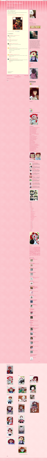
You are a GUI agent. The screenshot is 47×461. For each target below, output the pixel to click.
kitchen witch (39, 249)
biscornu (33, 247)
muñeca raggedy (35, 251)
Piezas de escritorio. (34, 268)
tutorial (35, 255)
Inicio (18, 75)
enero (31, 228)
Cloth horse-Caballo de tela (32, 135)
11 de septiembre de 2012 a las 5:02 (15, 43)
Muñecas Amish (32, 214)
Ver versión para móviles (17, 76)
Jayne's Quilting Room (32, 258)
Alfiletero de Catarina (34, 172)
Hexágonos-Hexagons (31, 140)
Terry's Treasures (32, 350)
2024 (30, 203)
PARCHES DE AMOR (32, 286)
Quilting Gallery (31, 320)
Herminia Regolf (31, 345)
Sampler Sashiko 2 (34, 300)
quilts (35, 253)
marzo (31, 226)
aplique (31, 247)
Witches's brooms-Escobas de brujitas (33, 149)
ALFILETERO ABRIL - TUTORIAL (35, 169)
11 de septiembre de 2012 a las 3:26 (14, 39)
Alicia (30, 64)
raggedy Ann (31, 254)
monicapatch (10, 43)
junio (31, 223)
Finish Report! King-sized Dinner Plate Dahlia (36, 341)
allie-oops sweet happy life (32, 336)
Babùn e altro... (31, 311)
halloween (37, 249)
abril (31, 225)
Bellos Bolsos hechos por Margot (33, 216)
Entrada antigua (26, 75)
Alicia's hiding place (15, 3)
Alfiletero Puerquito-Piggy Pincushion (33, 131)
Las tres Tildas (32, 220)
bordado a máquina (38, 247)
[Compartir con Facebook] (18, 31)
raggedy (39, 253)
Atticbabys (31, 324)
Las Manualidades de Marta (33, 304)
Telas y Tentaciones (11, 35)
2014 (30, 205)
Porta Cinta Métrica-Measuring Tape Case (33, 146)
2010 (30, 230)
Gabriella (10, 39)
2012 (30, 207)
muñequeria (32, 252)
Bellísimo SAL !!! (32, 219)
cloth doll (36, 248)
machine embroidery (38, 250)
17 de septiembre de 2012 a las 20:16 (16, 54)
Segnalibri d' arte (34, 311)
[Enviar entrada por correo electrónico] (15, 31)
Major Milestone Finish (35, 259)
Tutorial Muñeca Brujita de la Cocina (33, 148)
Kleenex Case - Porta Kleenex (32, 141)
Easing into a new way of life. (35, 291)
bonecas (35, 247)
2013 (30, 206)
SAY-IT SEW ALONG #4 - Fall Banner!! (35, 282)
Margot (31, 65)
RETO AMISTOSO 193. (32, 309)
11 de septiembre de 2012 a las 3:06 (16, 35)
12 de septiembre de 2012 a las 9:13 (14, 47)
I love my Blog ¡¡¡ (32, 218)
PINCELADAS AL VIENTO (33, 272)
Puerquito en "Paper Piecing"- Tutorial (35, 182)
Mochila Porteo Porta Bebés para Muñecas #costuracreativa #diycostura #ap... (36, 328)
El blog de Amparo (32, 327)
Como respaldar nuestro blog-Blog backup (33, 136)
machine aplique (33, 250)
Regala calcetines (34, 357)
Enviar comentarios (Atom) (11, 78)
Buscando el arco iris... (33, 217)
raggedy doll (33, 254)
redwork (35, 254)
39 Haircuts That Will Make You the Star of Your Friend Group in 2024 (34, 325)
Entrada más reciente (9, 75)
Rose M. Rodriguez (11, 54)
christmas (34, 248)
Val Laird (31, 290)
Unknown (10, 47)
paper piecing (39, 252)
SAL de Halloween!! (32, 215)
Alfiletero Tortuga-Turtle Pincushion (33, 133)
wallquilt (39, 255)
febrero (31, 227)
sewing (37, 254)
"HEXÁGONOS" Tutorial (34, 179)
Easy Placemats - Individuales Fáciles (33, 139)
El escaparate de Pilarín (32, 263)
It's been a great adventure (35, 350)
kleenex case (31, 250)
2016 (30, 204)
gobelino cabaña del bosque (33, 249)
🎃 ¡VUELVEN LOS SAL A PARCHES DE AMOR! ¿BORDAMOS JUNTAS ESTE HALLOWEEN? (35, 287)
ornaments (37, 252)
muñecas (37, 251)
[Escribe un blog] (17, 31)
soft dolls (39, 254)
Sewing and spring (34, 332)
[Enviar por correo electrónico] (16, 31)
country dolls (38, 248)
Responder (10, 41)
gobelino (30, 249)
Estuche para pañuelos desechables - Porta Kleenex (36, 176)
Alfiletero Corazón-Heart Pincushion (33, 130)
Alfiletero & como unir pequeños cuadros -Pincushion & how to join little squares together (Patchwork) (35, 127)
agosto (31, 221)
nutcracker (35, 252)
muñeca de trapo (31, 251)
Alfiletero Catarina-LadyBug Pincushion (33, 129)
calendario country (31, 248)
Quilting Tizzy (31, 322)
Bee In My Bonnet (32, 281)
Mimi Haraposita (32, 295)
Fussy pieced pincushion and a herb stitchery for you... (36, 277)
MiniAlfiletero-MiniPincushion (32, 142)
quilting (34, 253)
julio (31, 222)
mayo (31, 224)
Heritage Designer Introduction (33, 355)
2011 (30, 229)
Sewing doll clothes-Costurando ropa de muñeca (34, 147)
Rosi (30, 66)
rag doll (37, 253)
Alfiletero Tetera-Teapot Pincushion (33, 132)
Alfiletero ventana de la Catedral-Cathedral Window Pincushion (34, 134)
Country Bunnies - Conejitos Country (33, 137)
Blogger (26, 454)
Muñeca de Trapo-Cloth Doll (32, 143)
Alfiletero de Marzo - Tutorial (34, 162)
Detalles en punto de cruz (33, 213)
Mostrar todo (39, 361)
